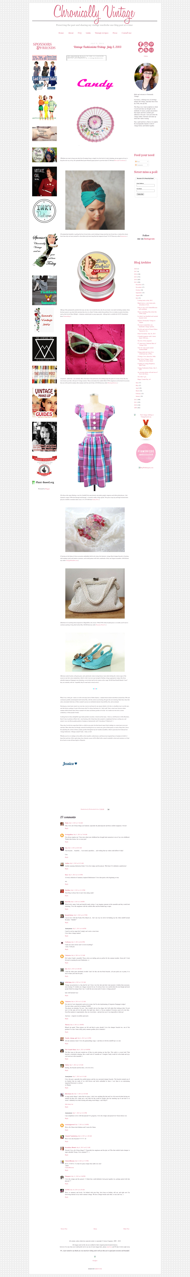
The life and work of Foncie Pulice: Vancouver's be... (148, 330)
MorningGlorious (112, 383)
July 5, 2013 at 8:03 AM (75, 848)
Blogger (47, 489)
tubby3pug (68, 982)
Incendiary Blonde (70, 1147)
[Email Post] (108, 809)
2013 (135, 282)
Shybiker (67, 890)
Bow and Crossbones (119, 160)
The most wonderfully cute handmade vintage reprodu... (146, 326)
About (71, 33)
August (138, 295)
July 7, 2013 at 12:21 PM (80, 1113)
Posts (138, 161)
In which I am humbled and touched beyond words (148, 317)
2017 (135, 271)
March (138, 391)
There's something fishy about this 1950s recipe (147, 312)
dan (66, 969)
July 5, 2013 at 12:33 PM (78, 890)
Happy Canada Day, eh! (144, 379)
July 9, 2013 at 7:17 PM (81, 1161)
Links (88, 33)
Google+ (95, 1260)
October (138, 290)
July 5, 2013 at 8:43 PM (78, 942)
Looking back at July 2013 (145, 300)
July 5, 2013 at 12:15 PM (76, 875)
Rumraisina (123, 236)
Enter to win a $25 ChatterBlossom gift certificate (147, 308)
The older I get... (142, 377)
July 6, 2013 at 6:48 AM (74, 969)
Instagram (149, 238)
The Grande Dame (70, 1049)
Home (61, 33)
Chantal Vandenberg (71, 1136)
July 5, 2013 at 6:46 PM (79, 928)
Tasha (66, 823)
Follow (146, 56)
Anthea (67, 863)
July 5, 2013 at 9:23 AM (77, 863)
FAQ (80, 33)
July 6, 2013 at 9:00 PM (83, 1049)
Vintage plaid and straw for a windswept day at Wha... (146, 353)
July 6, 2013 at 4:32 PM (84, 1038)
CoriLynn (68, 942)
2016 (135, 274)
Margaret (68, 1176)
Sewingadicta (69, 834)
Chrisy (67, 1065)
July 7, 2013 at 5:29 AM (81, 1094)
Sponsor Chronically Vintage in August (146, 321)
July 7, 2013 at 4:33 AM (79, 1076)
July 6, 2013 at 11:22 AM (78, 1001)
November (139, 287)
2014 (135, 279)
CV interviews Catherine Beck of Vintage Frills (147, 344)
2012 (135, 399)
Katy (66, 875)
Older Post (126, 1229)
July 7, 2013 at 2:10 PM (82, 1124)
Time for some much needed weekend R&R (145, 348)
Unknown (68, 955)
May (137, 385)
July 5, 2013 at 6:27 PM (80, 915)
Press (115, 33)
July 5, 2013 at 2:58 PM (77, 902)
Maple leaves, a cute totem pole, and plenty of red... (147, 304)
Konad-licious (69, 915)
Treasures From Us (101, 625)
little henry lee (69, 1094)
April (137, 388)
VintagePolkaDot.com (72, 560)
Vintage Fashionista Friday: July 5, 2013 (147, 369)
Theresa (67, 1025)
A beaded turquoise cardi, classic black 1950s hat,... (147, 337)
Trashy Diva (95, 499)
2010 (135, 405)
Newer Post (64, 1229)
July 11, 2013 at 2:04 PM (78, 1176)
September (139, 293)
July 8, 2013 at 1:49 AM (85, 1136)
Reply (66, 828)
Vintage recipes (101, 33)
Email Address (140, 183)
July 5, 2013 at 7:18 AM (76, 823)
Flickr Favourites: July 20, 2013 (147, 334)
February (138, 393)
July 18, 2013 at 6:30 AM (77, 1190)
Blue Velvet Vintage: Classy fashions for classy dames (145, 360)
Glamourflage (66, 316)
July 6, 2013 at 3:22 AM (78, 955)
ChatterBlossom (70, 1161)
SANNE (67, 1190)
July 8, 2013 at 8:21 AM (83, 1147)
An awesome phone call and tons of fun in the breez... (147, 373)
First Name (139, 188)
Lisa (66, 848)
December (139, 284)
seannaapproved (70, 1124)
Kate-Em (67, 902)
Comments (139, 165)
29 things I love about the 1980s (147, 356)
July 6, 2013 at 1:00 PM (77, 1025)
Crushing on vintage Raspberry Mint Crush (146, 364)
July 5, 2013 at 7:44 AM (80, 834)
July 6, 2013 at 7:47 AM (79, 982)
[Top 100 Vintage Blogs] (146, 440)
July (137, 298)
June (137, 383)
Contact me (127, 33)
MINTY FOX (98, 1269)
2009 (135, 408)
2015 (135, 277)
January (138, 396)
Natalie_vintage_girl (71, 1038)
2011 (135, 402)
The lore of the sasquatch (145, 341)
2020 (135, 269)
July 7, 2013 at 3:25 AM (76, 1065)
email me (109, 1247)
